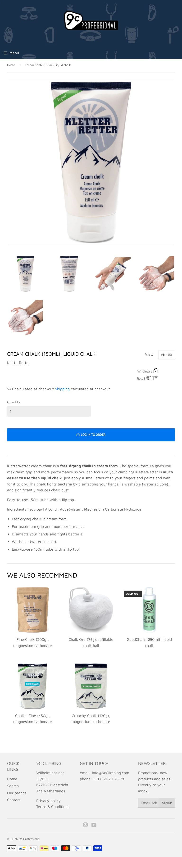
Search (13, 786)
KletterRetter (18, 362)
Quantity (13, 402)
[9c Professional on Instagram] (85, 825)
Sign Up (167, 803)
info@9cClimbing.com (110, 773)
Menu (14, 53)
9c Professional (29, 839)
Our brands (16, 793)
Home (11, 65)
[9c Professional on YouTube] (93, 825)
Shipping (62, 389)
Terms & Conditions (52, 806)
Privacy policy (48, 801)
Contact (14, 800)
